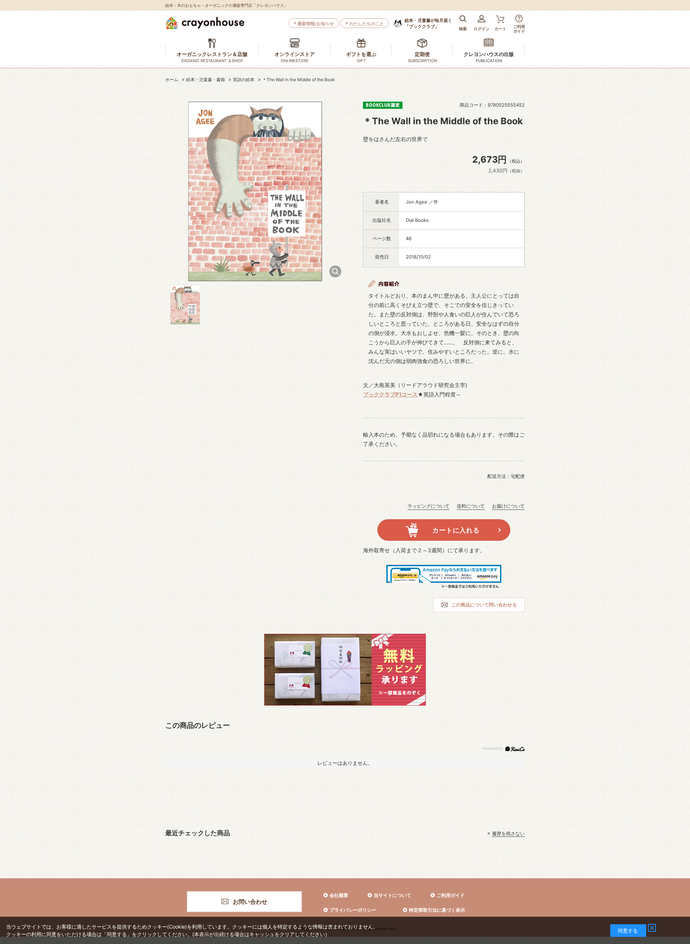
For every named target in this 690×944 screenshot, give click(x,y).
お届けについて (508, 506)
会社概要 (339, 895)
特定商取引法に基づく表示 (437, 910)
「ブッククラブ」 (428, 23)
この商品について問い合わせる (484, 605)
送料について (471, 506)
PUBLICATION (489, 60)
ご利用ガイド (451, 895)
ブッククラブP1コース (390, 394)
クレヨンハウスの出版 (489, 54)
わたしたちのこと (366, 23)
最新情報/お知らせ (316, 23)
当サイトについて (392, 895)
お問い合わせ (250, 901)
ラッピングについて (429, 506)
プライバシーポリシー (353, 910)
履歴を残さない (508, 833)
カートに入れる (455, 530)
